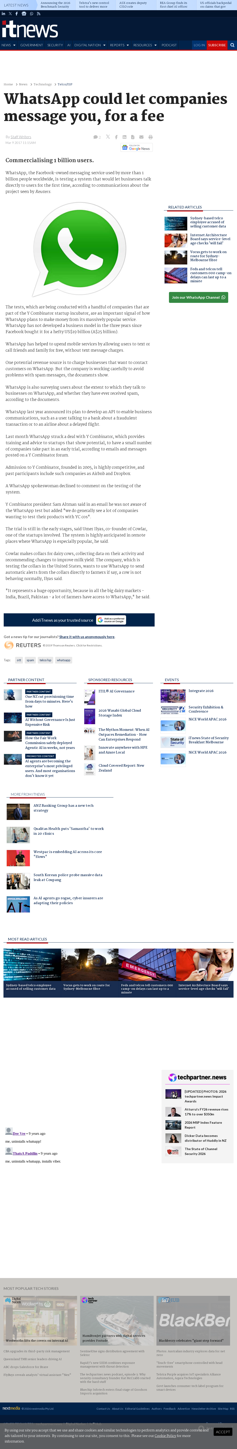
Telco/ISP (65, 84)
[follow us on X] (10, 13)
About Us (117, 1408)
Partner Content (26, 679)
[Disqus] (79, 1063)
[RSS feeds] (38, 13)
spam (30, 660)
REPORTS (117, 45)
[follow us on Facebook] (17, 13)
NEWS (6, 45)
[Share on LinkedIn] (125, 137)
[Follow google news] (135, 147)
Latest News (16, 5)
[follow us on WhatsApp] (31, 13)
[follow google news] (24, 13)
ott (19, 660)
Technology (43, 84)
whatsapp (63, 660)
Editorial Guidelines (137, 1408)
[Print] (150, 137)
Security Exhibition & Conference (206, 710)
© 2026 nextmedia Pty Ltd (37, 1408)
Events (172, 679)
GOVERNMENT (31, 45)
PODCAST (169, 45)
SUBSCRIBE (217, 45)
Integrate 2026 (201, 691)
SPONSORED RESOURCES (110, 679)
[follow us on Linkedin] (3, 13)
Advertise (184, 1408)
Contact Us (103, 1408)
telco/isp (45, 660)
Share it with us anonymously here (87, 637)
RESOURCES (142, 45)
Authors (157, 1408)
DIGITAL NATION (88, 45)
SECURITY (55, 45)
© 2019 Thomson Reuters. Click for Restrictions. (73, 645)
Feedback (170, 1408)
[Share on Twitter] (108, 137)
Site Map (223, 1408)
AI (69, 45)
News (23, 84)
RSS (232, 1408)
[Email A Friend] (142, 137)
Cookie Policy (165, 1436)
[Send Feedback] (133, 137)
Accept (223, 1432)
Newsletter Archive (204, 1408)
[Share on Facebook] (117, 137)
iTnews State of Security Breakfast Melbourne (209, 740)
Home (8, 84)
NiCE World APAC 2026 (208, 720)
